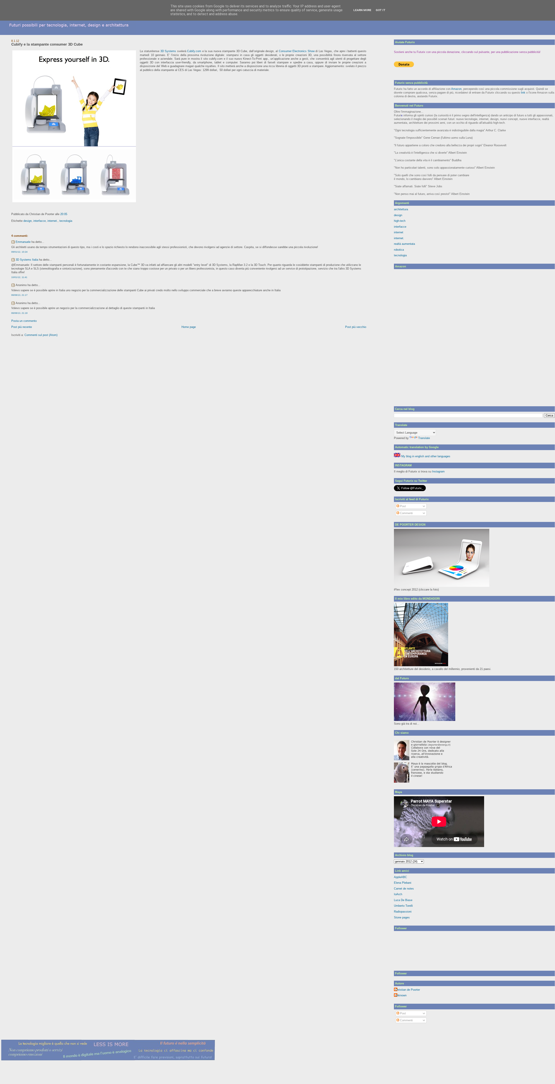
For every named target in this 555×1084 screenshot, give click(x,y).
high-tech (399, 220)
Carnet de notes (404, 888)
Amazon (456, 88)
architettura (401, 209)
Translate (424, 438)
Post (402, 506)
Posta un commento (24, 320)
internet (398, 232)
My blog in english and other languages (425, 456)
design (27, 220)
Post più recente (21, 327)
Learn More (362, 10)
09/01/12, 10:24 (19, 252)
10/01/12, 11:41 (19, 277)
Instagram (438, 471)
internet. (52, 220)
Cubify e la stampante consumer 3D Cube (47, 44)
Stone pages (402, 917)
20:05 (63, 214)
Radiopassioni (402, 911)
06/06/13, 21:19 (19, 313)
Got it (380, 10)
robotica (399, 249)
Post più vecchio (355, 327)
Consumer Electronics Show (297, 51)
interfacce (39, 220)
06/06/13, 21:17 (19, 295)
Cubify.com (194, 51)
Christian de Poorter (407, 989)
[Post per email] (68, 214)
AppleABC (400, 877)
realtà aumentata (404, 243)
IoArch (398, 894)
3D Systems (168, 51)
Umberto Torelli (403, 905)
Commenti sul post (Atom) (40, 335)
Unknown (400, 995)
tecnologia (65, 220)
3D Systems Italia (27, 259)
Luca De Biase (403, 900)
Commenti (406, 513)
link (523, 92)
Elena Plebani (402, 882)
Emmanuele (23, 241)
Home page (188, 327)
